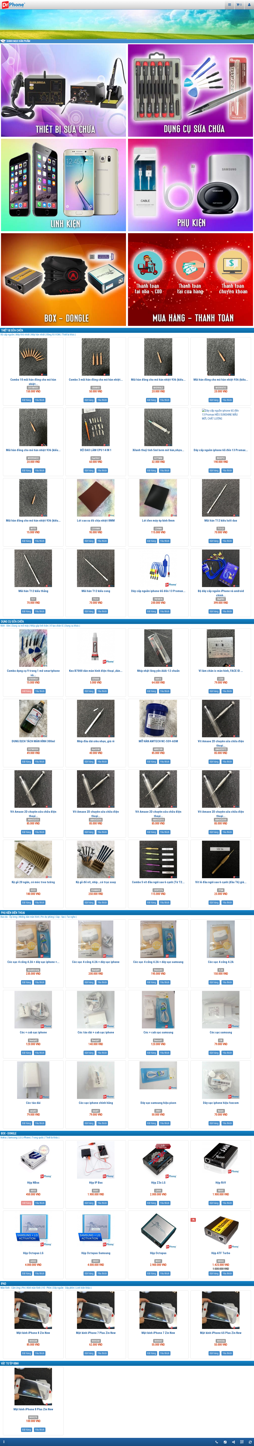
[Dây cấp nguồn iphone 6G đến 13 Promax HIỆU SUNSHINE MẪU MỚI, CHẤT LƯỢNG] (220, 415)
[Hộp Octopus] (158, 1230)
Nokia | (4, 1137)
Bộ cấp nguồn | (8, 334)
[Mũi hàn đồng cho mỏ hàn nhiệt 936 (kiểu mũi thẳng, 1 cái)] (33, 498)
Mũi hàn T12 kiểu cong (96, 591)
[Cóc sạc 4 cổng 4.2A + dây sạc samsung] (158, 939)
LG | (21, 1137)
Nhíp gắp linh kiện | (40, 625)
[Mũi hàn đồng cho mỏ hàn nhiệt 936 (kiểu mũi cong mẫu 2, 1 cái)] (33, 427)
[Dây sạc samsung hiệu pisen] (158, 1075)
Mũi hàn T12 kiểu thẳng (33, 591)
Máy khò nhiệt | (23, 334)
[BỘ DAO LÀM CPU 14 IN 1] (95, 427)
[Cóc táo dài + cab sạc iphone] (95, 1009)
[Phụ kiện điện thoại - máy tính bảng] (191, 185)
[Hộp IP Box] (95, 1160)
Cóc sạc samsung (221, 1032)
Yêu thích (39, 400)
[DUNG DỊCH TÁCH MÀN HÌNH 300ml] (33, 718)
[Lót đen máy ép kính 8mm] (158, 498)
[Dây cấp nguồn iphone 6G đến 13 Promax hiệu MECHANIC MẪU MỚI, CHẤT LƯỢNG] (158, 568)
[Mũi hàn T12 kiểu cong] (95, 568)
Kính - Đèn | (6, 625)
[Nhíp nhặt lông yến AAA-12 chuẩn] (158, 648)
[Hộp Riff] (220, 1157)
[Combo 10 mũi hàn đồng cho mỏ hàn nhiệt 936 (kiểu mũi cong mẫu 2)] (33, 357)
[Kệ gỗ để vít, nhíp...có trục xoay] (95, 859)
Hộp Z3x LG (158, 1182)
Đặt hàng (26, 400)
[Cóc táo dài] (33, 1080)
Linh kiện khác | (83, 1287)
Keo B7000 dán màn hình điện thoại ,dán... (95, 671)
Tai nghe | (72, 916)
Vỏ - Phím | (47, 1287)
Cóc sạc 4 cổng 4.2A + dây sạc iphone (95, 962)
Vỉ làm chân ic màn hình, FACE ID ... (221, 671)
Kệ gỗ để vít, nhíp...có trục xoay (96, 882)
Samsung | (13, 1137)
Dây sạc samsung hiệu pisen (158, 1103)
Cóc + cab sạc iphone (33, 1032)
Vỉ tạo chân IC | (57, 625)
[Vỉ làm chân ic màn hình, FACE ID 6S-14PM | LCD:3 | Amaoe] (220, 648)
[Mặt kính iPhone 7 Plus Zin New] (95, 1310)
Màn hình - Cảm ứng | (11, 1287)
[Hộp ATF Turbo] (220, 1230)
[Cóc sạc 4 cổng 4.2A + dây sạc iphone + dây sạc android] (33, 939)
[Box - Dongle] (64, 279)
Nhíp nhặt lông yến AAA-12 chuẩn (158, 671)
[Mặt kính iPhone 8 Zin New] (33, 1310)
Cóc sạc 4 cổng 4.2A (221, 962)
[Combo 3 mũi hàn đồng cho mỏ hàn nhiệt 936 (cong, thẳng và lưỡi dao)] (95, 357)
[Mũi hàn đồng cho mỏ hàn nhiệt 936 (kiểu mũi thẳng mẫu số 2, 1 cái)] (220, 357)
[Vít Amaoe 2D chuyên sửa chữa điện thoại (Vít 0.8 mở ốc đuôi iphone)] (220, 789)
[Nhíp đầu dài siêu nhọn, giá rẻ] (95, 718)
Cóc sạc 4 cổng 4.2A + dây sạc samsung (158, 962)
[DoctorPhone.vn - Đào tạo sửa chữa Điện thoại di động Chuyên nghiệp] (13, 5)
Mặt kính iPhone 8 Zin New (33, 1333)
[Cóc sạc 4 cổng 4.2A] (220, 939)
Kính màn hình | (34, 1287)
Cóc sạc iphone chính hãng (96, 1103)
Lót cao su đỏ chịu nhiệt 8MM (96, 520)
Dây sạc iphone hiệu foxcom (221, 1103)
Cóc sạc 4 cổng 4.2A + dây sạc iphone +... (33, 962)
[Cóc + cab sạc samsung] (158, 1009)
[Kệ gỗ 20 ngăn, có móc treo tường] (33, 859)
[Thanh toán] (191, 279)
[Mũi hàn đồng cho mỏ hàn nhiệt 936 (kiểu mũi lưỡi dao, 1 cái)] (158, 357)
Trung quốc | (38, 1137)
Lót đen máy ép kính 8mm (158, 520)
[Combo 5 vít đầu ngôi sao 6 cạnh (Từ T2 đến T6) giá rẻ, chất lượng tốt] (158, 859)
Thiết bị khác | (69, 334)
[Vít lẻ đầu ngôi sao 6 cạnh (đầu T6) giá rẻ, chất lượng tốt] (220, 859)
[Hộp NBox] (33, 1160)
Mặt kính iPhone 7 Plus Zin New (96, 1333)
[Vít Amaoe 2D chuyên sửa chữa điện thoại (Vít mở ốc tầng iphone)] (33, 789)
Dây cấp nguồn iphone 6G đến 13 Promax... (221, 450)
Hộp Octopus (158, 1253)
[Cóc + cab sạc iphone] (33, 1009)
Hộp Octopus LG (33, 1253)
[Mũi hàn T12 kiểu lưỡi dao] (220, 498)
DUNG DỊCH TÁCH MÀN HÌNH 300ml (33, 741)
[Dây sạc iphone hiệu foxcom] (220, 1080)
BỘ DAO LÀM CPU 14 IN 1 (96, 450)
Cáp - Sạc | (61, 916)
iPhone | (27, 1137)
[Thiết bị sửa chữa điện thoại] (64, 90)
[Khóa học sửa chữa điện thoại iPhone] (64, 185)
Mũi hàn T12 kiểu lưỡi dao (220, 520)
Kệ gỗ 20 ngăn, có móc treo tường (33, 882)
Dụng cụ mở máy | (21, 625)
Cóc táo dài (33, 1103)
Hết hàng (26, 691)
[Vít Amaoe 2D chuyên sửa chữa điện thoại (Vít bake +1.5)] (158, 789)
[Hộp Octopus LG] (33, 1229)
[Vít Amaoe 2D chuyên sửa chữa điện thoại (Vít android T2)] (220, 718)
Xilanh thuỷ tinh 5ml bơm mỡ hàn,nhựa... (158, 450)
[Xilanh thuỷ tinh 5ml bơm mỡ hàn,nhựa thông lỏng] (158, 427)
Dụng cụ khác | (72, 625)
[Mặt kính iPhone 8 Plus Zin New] (33, 1386)
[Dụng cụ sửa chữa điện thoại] (191, 90)
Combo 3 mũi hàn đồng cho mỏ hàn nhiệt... (96, 379)
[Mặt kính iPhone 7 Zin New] (158, 1310)
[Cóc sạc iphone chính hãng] (95, 1080)
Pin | (24, 1287)
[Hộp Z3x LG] (158, 1160)
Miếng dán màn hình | (30, 916)
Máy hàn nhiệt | (38, 334)
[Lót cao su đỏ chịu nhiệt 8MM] (95, 498)
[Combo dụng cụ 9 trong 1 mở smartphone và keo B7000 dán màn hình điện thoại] (33, 648)
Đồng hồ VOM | (54, 334)
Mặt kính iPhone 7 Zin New (158, 1333)
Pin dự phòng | (48, 916)
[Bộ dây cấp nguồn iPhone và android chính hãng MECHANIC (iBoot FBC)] (220, 568)
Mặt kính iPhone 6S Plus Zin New (220, 1333)
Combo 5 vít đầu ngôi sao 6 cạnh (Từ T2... (158, 882)
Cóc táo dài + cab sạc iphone (96, 1032)
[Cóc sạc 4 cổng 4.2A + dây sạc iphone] (95, 939)
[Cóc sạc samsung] (220, 1009)
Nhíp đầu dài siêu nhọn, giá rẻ (95, 741)
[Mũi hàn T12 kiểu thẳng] (33, 568)
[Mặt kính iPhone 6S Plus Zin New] (220, 1310)
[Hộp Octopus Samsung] (95, 1229)
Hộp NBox (33, 1182)
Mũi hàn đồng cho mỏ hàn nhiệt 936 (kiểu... (158, 379)
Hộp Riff (221, 1182)
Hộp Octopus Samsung (95, 1253)
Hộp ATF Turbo (220, 1253)
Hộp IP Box (96, 1182)
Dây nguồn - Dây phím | (64, 1287)
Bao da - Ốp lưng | (10, 916)
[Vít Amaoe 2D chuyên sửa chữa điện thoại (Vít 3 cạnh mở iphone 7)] (95, 789)
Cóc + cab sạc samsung (158, 1032)
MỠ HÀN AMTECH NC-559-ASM (158, 741)
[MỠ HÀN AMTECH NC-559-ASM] (158, 718)
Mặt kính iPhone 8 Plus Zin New (33, 1409)
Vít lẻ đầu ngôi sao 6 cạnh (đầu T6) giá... (220, 882)
